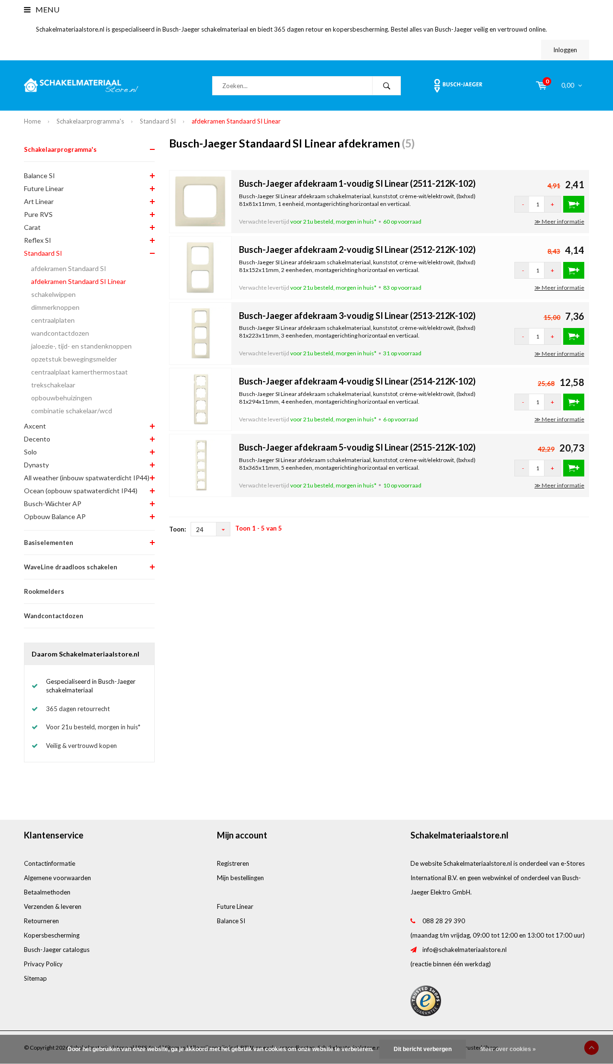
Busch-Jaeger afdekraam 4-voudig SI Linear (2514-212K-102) (357, 381)
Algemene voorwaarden (57, 878)
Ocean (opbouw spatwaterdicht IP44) (80, 491)
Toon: (177, 529)
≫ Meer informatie (559, 221)
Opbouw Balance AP (55, 516)
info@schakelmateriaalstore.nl (464, 949)
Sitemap (35, 978)
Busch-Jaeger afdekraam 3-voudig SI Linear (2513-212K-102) (357, 315)
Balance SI (39, 175)
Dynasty (36, 465)
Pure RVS (38, 214)
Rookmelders (44, 591)
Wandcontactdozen (53, 616)
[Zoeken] (386, 85)
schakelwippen (53, 294)
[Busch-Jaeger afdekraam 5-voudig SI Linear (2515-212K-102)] (200, 464)
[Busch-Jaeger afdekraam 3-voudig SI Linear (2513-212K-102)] (200, 333)
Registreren (233, 863)
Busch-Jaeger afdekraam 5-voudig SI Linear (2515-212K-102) (357, 447)
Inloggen (565, 50)
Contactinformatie (49, 863)
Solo (30, 452)
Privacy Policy (43, 964)
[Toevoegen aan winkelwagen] (573, 204)
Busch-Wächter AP (52, 503)
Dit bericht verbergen (423, 1049)
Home (32, 121)
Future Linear (44, 188)
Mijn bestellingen (240, 878)
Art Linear (39, 201)
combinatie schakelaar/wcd (71, 411)
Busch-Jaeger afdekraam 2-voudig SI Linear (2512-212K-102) (357, 249)
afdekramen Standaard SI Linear (236, 121)
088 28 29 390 (443, 921)
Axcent (35, 426)
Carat (32, 227)
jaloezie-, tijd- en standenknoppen (81, 346)
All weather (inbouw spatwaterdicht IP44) (86, 478)
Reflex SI (37, 240)
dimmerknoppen (55, 307)
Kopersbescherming (51, 935)
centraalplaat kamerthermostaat (79, 372)
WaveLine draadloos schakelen (70, 567)
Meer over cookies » (508, 1049)
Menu (46, 9)
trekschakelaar (53, 385)
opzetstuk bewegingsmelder (74, 359)
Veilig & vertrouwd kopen (81, 745)
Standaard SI (158, 121)
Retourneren (41, 921)
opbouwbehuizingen (61, 398)
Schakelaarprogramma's (90, 121)
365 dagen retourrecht (78, 709)
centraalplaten (53, 320)
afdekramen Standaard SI (68, 268)
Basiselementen (48, 542)
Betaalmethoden (47, 892)
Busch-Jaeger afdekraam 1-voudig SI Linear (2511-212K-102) (357, 183)
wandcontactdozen (60, 333)
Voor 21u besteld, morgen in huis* (93, 727)
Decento (37, 439)
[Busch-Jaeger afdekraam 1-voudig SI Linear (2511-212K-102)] (200, 201)
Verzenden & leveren (52, 906)
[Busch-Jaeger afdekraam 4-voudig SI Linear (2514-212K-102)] (200, 398)
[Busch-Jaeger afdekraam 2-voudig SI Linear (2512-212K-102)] (200, 267)
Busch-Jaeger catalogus (57, 949)
